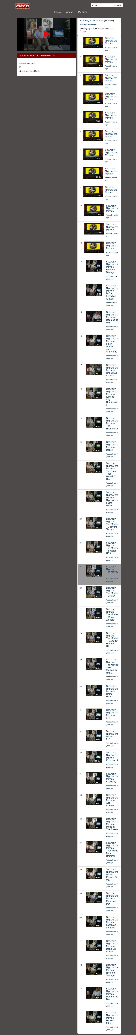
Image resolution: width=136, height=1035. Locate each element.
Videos (69, 12)
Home (57, 12)
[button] (47, 34)
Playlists (82, 12)
